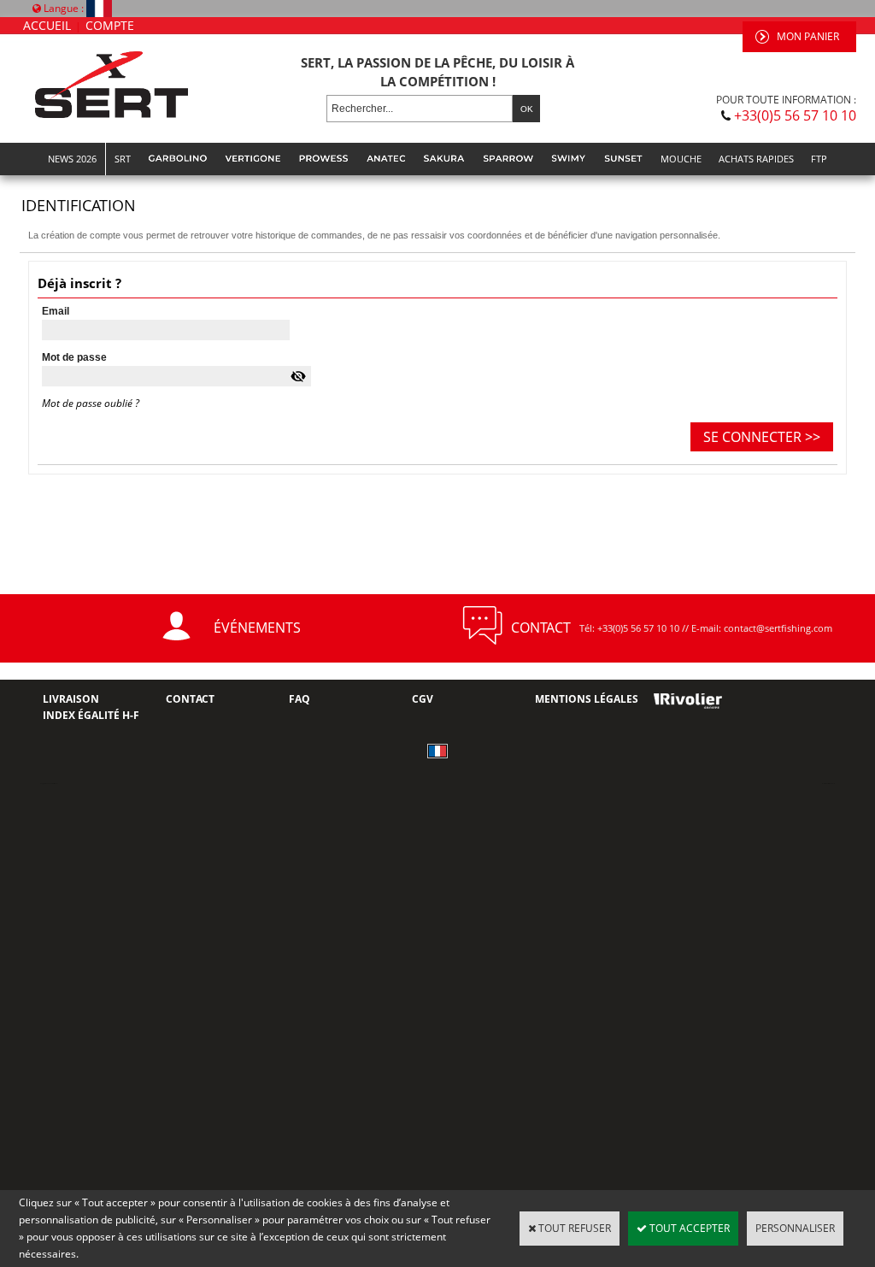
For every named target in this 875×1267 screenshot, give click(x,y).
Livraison (71, 699)
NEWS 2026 (72, 158)
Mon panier (808, 36)
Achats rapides (756, 158)
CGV (422, 699)
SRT (123, 158)
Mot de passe (74, 357)
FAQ (299, 699)
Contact (190, 699)
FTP (819, 158)
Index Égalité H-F (91, 715)
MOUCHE (681, 158)
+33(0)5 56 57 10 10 (795, 115)
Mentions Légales (586, 699)
